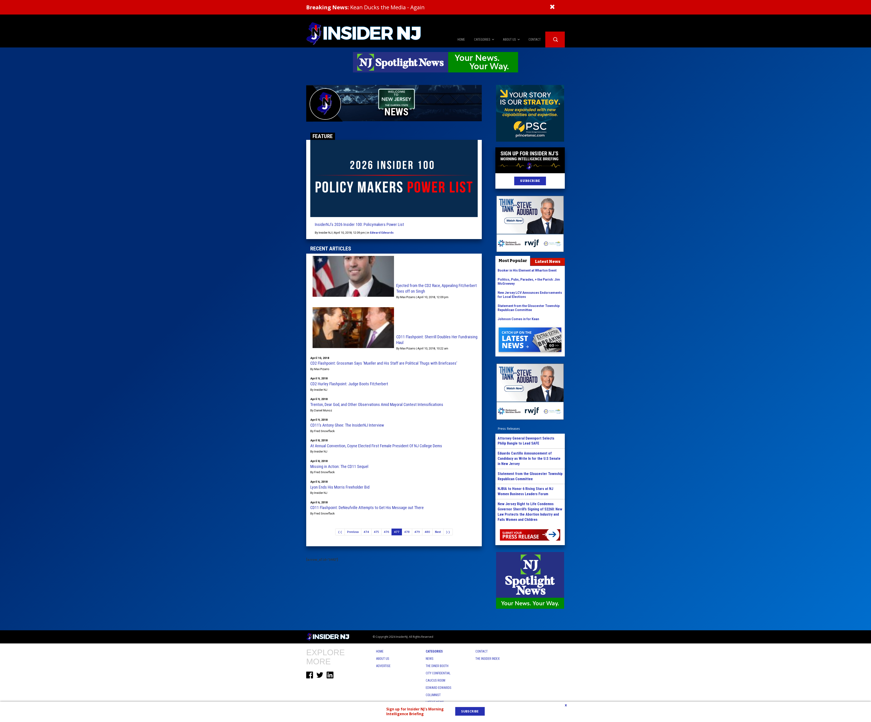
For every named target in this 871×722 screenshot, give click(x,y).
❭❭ (448, 532)
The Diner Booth (437, 666)
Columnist (433, 695)
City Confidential (438, 673)
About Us (382, 658)
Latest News (547, 261)
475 (376, 532)
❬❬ (340, 532)
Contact (481, 651)
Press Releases (509, 428)
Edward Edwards (382, 232)
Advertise (383, 666)
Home (380, 651)
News (429, 658)
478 (407, 532)
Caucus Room (435, 680)
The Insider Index (487, 658)
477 (396, 532)
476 (386, 532)
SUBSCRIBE (530, 181)
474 (366, 532)
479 (417, 532)
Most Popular (513, 260)
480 (427, 532)
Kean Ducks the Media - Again (365, 7)
